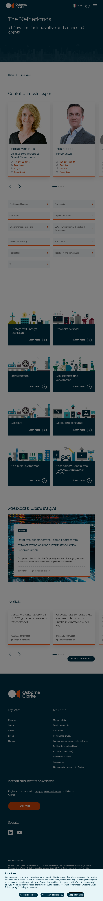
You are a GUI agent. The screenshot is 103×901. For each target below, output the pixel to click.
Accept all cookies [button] (28, 895)
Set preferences (76, 895)
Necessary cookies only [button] (52, 895)
